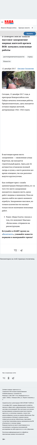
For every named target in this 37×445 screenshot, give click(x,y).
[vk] (15, 250)
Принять (30, 34)
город (30, 56)
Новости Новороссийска (9, 28)
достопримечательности (13, 56)
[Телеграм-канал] (13, 378)
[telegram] (22, 250)
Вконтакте (8, 234)
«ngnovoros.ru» (16, 389)
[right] (35, 28)
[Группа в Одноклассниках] (8, 378)
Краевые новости (24, 28)
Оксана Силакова (26, 68)
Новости (6, 61)
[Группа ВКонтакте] (3, 378)
